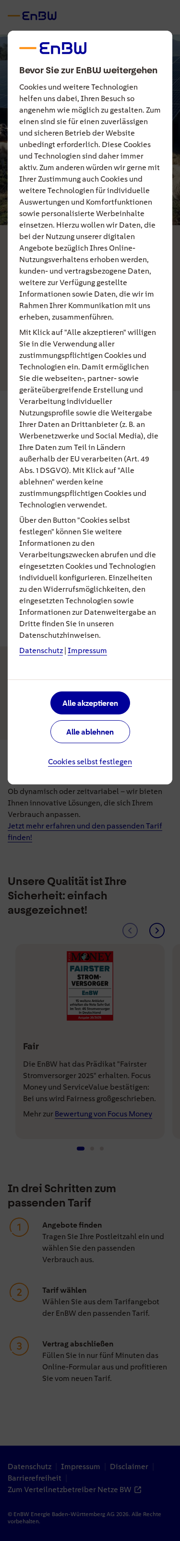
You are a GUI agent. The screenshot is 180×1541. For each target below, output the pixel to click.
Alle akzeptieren (90, 703)
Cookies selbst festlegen (90, 761)
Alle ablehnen (90, 731)
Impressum (87, 650)
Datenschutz (41, 650)
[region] (90, 770)
